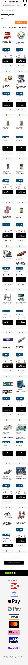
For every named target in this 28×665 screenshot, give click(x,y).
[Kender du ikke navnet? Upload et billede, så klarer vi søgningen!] (25, 5)
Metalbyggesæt (12, 27)
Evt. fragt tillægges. (5, 96)
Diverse (4, 27)
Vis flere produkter (14, 562)
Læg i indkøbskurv (7, 61)
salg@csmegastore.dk (18, 657)
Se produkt (8, 65)
